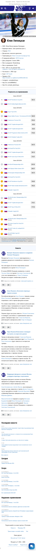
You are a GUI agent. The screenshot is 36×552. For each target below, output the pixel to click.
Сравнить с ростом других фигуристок (13, 69)
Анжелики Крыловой (24, 391)
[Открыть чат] (32, 546)
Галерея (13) (32, 36)
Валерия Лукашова (14, 258)
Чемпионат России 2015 (14, 144)
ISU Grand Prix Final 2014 (14, 148)
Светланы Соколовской (23, 273)
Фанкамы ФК (21, 528)
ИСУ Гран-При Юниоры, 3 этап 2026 (10, 481)
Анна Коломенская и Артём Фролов (11, 387)
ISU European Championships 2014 (16, 172)
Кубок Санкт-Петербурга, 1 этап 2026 (10, 485)
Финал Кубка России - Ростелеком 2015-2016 (19, 116)
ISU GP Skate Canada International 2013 (17, 185)
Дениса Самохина (28, 389)
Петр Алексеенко (6, 341)
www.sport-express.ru (27, 281)
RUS (9, 51)
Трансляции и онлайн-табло (16, 531)
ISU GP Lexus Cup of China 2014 (16, 156)
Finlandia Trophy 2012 (13, 211)
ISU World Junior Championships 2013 (17, 197)
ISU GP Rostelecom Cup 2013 (15, 181)
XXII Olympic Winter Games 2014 (16, 168)
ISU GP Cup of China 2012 (14, 207)
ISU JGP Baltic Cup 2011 (14, 233)
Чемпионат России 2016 (14, 120)
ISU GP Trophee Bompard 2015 (15, 124)
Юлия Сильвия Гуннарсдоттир (21, 55)
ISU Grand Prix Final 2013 (14, 177)
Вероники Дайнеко (6, 395)
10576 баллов (19, 58)
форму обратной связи (19, 239)
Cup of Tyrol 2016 (12, 111)
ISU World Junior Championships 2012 (17, 218)
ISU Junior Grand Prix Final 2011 (16, 223)
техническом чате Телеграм (8, 241)
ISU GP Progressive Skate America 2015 (18, 133)
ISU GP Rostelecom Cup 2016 (15, 99)
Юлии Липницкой (20, 267)
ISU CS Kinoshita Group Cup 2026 (9, 490)
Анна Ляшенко (20, 296)
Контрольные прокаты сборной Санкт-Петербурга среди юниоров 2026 (17, 511)
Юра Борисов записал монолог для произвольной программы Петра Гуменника (15, 451)
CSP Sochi (9, 74)
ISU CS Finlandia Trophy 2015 (15, 137)
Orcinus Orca (24, 36)
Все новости (4, 455)
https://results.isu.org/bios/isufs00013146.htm (15, 78)
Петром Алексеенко (28, 313)
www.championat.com (26, 323)
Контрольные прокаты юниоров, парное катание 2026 (15, 520)
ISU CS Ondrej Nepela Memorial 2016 (17, 104)
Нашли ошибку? (13, 544)
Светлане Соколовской (8, 407)
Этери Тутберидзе (22, 275)
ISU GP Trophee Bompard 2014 (15, 152)
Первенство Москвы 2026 (23, 1)
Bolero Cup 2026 (5, 477)
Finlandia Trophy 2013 (13, 190)
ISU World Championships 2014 (15, 164)
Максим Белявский (7, 399)
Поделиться (23, 544)
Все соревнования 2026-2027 (9, 493)
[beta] (18, 9)
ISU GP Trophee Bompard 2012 (15, 202)
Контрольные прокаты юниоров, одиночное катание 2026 (15, 506)
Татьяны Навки (5, 273)
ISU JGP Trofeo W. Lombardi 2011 (16, 228)
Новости (13, 528)
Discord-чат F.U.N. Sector (18, 538)
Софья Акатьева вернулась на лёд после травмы (15, 440)
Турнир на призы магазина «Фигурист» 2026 (12, 516)
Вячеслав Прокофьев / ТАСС (12, 36)
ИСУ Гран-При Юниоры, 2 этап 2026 (18, 4)
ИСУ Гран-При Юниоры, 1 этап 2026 (10, 502)
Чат (27, 531)
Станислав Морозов (24, 317)
